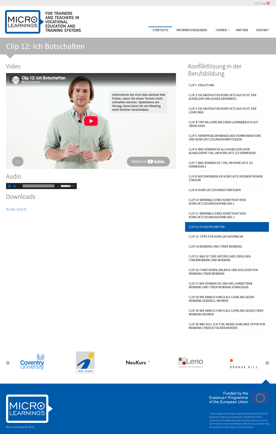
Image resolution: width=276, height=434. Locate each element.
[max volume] (73, 186)
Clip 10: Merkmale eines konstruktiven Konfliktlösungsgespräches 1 (217, 201)
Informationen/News (191, 30)
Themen (221, 30)
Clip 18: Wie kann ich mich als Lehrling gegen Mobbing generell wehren (221, 299)
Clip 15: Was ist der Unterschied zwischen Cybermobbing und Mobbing (220, 258)
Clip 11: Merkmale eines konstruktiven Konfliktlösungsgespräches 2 (217, 215)
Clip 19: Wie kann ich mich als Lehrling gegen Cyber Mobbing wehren (226, 312)
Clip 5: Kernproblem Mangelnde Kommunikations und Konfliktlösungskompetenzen (225, 137)
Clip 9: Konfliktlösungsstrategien (215, 190)
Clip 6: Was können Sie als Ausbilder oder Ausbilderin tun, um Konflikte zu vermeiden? (222, 151)
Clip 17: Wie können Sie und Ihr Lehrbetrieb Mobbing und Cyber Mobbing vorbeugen (220, 285)
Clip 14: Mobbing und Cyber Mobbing (215, 246)
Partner (242, 30)
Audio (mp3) (16, 209)
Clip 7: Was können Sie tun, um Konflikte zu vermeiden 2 (221, 164)
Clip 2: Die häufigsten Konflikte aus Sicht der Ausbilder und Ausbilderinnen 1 (222, 97)
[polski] (263, 3)
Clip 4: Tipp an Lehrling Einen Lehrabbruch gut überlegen (223, 124)
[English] (255, 3)
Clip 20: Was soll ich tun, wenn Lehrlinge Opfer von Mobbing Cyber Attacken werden (227, 326)
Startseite (160, 30)
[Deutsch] (268, 3)
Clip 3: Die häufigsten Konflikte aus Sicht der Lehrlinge (222, 110)
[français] (259, 3)
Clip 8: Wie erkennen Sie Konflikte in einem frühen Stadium (225, 178)
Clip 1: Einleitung (201, 85)
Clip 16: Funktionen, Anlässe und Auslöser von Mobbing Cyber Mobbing (223, 272)
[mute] (58, 186)
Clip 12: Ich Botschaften (206, 227)
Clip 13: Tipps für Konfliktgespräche (216, 236)
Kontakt (262, 30)
